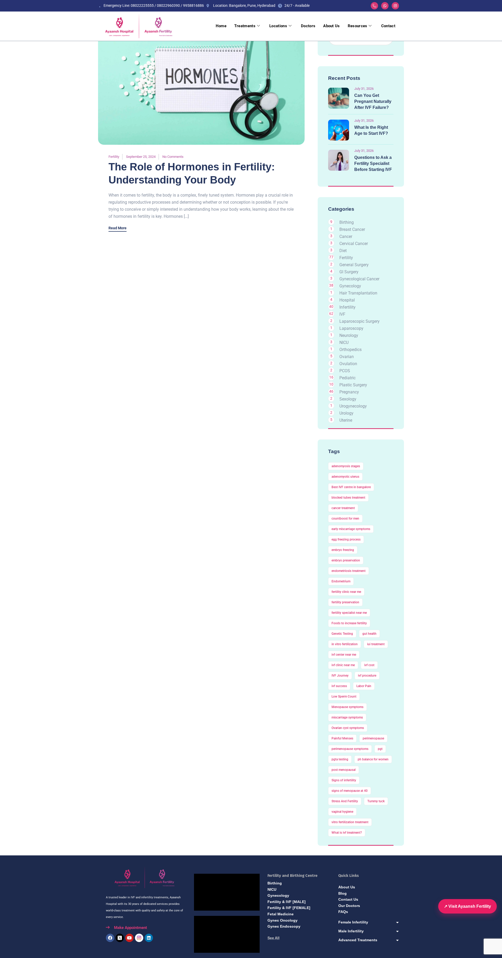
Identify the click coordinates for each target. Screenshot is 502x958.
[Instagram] (395, 5)
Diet (343, 250)
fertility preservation (345, 602)
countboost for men (345, 518)
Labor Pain (363, 686)
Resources (357, 26)
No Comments (173, 157)
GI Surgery (348, 271)
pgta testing (340, 759)
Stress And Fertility (345, 801)
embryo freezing (343, 550)
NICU (344, 342)
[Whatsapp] (385, 5)
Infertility (347, 307)
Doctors (308, 26)
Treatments (244, 26)
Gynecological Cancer (359, 278)
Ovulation (348, 363)
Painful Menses (342, 738)
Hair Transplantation (358, 293)
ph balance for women (373, 759)
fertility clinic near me (346, 592)
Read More (118, 228)
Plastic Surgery (353, 384)
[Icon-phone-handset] (374, 5)
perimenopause (373, 738)
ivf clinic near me (343, 665)
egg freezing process (346, 539)
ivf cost (369, 665)
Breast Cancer (352, 229)
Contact (388, 26)
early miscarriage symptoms (351, 529)
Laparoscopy (351, 328)
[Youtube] (129, 938)
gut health (369, 634)
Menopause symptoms (347, 707)
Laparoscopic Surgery (359, 321)
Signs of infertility (344, 780)
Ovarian (346, 356)
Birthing (346, 222)
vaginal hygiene (342, 812)
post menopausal (344, 770)
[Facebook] (110, 938)
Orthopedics (350, 349)
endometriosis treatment (349, 571)
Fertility (114, 157)
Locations (278, 26)
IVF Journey (340, 675)
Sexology (347, 399)
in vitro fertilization (345, 644)
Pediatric (347, 377)
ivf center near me (344, 654)
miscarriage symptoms (347, 717)
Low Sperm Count (344, 696)
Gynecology (350, 285)
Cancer (345, 236)
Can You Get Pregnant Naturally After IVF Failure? (372, 101)
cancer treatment (343, 508)
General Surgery (354, 264)
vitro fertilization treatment (350, 822)
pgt (380, 749)
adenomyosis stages (346, 466)
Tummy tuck (376, 801)
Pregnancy (349, 391)
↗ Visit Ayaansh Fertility (467, 906)
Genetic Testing (342, 634)
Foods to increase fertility (349, 623)
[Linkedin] (149, 938)
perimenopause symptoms (350, 749)
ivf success (339, 686)
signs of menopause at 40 (350, 791)
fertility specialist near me (349, 613)
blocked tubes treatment (348, 497)
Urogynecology (353, 406)
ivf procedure (367, 675)
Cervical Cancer (353, 243)
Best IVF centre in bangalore (351, 487)
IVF (342, 314)
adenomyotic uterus (345, 476)
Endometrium (341, 581)
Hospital (347, 300)
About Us (331, 26)
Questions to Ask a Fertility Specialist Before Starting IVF (373, 163)
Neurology (348, 335)
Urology (346, 413)
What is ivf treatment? (347, 832)
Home (221, 26)
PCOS (344, 370)
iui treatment (376, 644)
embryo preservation (346, 560)
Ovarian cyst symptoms (348, 728)
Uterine (345, 420)
